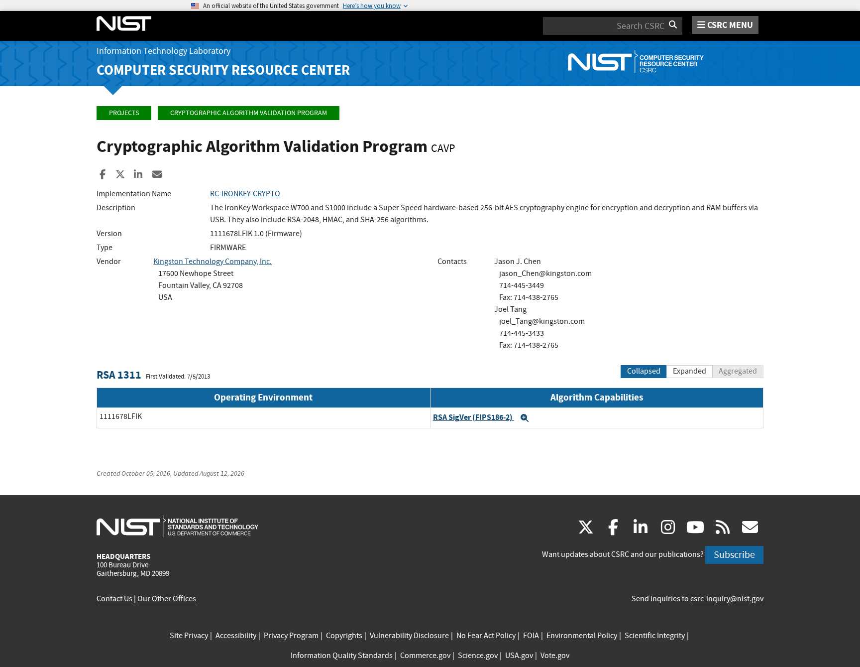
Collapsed (643, 371)
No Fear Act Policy (486, 636)
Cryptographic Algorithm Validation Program (248, 113)
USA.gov (519, 656)
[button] (524, 417)
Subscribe (734, 554)
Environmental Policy (581, 636)
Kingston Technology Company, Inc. (212, 262)
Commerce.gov (425, 656)
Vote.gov (554, 656)
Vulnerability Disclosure (409, 636)
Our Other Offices (166, 599)
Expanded (689, 371)
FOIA (531, 636)
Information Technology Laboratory (163, 51)
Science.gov (478, 656)
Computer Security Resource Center (223, 70)
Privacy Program (291, 636)
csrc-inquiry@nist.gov (726, 599)
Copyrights (344, 636)
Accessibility (235, 636)
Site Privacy (189, 636)
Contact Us (114, 599)
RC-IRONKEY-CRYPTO (245, 194)
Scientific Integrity (655, 636)
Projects (124, 113)
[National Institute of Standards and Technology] (177, 526)
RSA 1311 (119, 375)
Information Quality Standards (342, 656)
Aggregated (738, 371)
